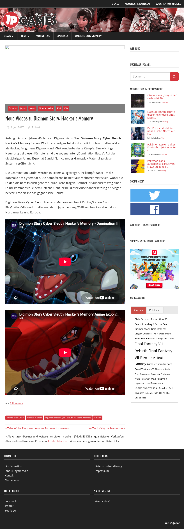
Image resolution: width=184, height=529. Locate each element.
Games (138, 310)
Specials (62, 36)
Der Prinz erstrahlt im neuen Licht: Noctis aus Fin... (161, 131)
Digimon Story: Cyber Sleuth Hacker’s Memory (68, 417)
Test (23, 36)
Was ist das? (102, 501)
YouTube (10, 510)
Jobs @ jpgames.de (16, 471)
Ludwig (165, 102)
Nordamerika (46, 108)
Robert (36, 127)
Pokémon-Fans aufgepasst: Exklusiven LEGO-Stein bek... (161, 164)
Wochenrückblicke (168, 3)
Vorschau (43, 36)
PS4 (59, 108)
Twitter (9, 505)
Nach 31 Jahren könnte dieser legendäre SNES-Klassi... (161, 115)
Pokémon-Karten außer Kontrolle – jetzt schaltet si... (161, 147)
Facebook (11, 501)
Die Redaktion (13, 466)
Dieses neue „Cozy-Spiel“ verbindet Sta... (162, 97)
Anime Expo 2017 (15, 417)
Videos (97, 417)
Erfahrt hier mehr (59, 441)
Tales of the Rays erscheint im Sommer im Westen (38, 428)
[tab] (138, 310)
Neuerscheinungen (137, 3)
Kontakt (9, 475)
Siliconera (16, 403)
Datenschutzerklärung (108, 466)
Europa (13, 108)
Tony (163, 138)
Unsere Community (88, 36)
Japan (23, 108)
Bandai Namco (34, 417)
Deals (115, 3)
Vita (66, 108)
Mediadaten (12, 480)
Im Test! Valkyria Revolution (105, 428)
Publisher (155, 310)
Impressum (102, 471)
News (7, 36)
